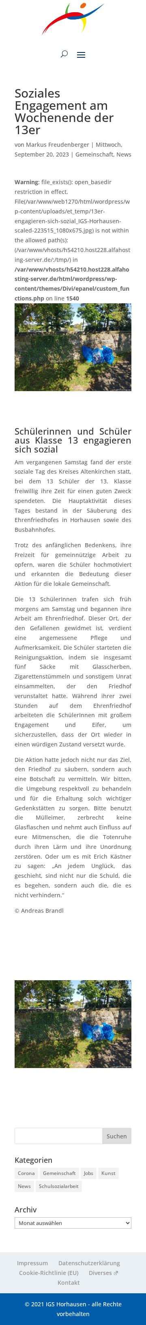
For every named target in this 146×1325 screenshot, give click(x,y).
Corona (26, 1173)
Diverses (100, 1273)
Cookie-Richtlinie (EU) (48, 1273)
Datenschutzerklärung (89, 1263)
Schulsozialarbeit (59, 1186)
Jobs (88, 1173)
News (123, 154)
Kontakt (69, 1282)
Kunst (108, 1173)
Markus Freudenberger (57, 144)
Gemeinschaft (94, 154)
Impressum (32, 1263)
